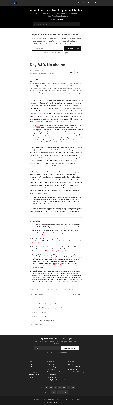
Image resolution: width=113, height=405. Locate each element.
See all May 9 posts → (37, 324)
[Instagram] (64, 387)
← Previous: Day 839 (36, 294)
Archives (70, 364)
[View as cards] (77, 72)
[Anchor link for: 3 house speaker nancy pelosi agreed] (29, 171)
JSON (65, 392)
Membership (33, 372)
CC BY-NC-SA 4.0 (70, 399)
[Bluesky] (46, 387)
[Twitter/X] (55, 387)
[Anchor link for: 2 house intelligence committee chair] (29, 147)
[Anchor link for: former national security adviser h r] (32, 197)
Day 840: (48, 64)
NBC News (75, 265)
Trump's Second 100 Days (76, 372)
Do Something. (51, 367)
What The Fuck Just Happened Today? (57, 10)
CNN (56, 121)
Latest (20, 3)
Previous (26, 3)
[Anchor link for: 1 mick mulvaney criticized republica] (29, 100)
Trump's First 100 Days (75, 367)
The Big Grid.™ (51, 374)
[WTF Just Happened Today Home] (15, 3)
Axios (42, 142)
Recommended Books (54, 372)
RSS (54, 392)
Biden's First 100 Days (75, 369)
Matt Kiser (60, 19)
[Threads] (51, 387)
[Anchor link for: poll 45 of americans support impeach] (29, 208)
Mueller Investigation (35, 290)
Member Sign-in (34, 374)
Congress (44, 290)
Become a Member (94, 3)
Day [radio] (61, 402)
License (78, 399)
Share (71, 72)
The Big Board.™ (52, 377)
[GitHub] (73, 387)
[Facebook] (68, 387)
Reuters (69, 121)
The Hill (62, 121)
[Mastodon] (60, 387)
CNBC (48, 142)
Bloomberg (67, 265)
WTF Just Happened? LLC (49, 399)
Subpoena (61, 290)
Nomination (68, 290)
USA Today (57, 281)
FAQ (30, 367)
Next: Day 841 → (78, 294)
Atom (59, 392)
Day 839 (37, 126)
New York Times (56, 142)
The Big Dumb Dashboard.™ (56, 380)
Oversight (50, 290)
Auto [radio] (55, 402)
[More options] (81, 72)
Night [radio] (66, 402)
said (75, 111)
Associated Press (74, 241)
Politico (50, 121)
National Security (76, 290)
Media (56, 290)
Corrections (32, 369)
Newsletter (81, 3)
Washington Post (41, 121)
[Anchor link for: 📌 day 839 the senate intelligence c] (32, 126)
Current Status (51, 369)
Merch (31, 377)
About (73, 3)
